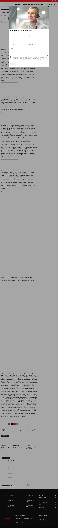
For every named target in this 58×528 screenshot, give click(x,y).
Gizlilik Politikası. (27, 60)
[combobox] (11, 44)
